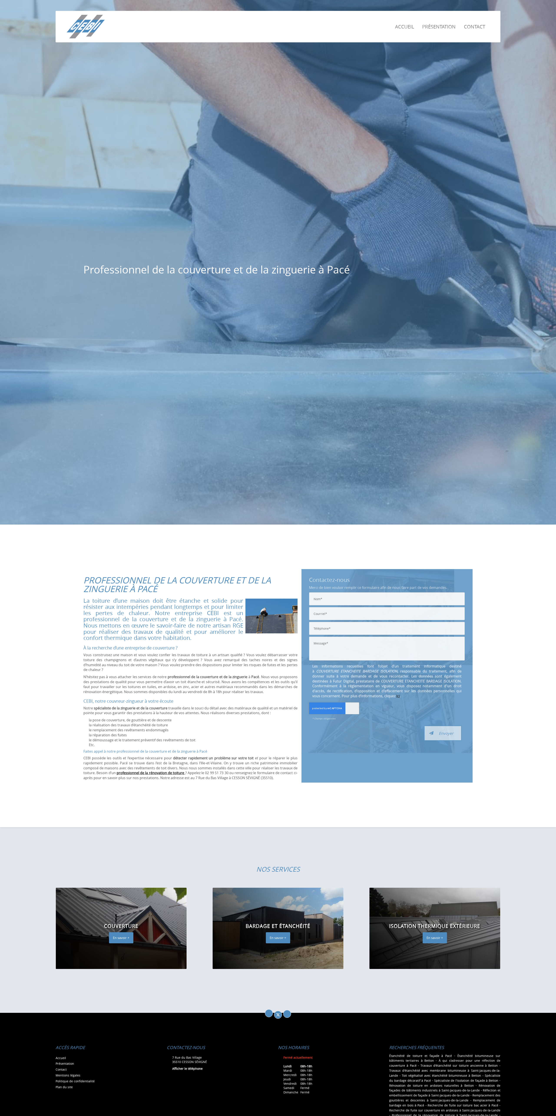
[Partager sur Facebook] (269, 1013)
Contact (474, 26)
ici (398, 696)
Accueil (404, 26)
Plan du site (64, 1087)
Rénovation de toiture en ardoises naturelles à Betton (431, 1085)
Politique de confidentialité (75, 1081)
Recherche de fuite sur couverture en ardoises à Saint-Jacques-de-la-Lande (444, 1110)
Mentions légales (68, 1075)
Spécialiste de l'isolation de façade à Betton (466, 1080)
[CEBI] (86, 26)
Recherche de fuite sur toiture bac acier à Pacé (463, 1105)
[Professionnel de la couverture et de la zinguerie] (271, 616)
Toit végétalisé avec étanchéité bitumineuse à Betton (441, 1075)
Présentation (439, 26)
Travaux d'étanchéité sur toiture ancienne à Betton (459, 1065)
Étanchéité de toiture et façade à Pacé (420, 1056)
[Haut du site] (287, 1014)
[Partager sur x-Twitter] (278, 1015)
